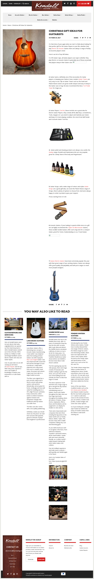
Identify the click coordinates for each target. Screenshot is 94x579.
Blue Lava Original (32, 360)
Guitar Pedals (81, 15)
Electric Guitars (33, 15)
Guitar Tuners (83, 79)
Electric (54, 48)
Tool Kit (62, 110)
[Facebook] (68, 3)
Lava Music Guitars (35, 341)
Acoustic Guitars (19, 15)
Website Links (68, 548)
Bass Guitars (45, 15)
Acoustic (61, 48)
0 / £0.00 (82, 4)
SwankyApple (48, 575)
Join (10, 3)
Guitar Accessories (42, 20)
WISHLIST (17, 3)
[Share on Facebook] (80, 38)
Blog (81, 545)
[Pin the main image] (85, 38)
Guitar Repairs (10, 367)
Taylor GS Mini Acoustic (75, 227)
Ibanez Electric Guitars (57, 261)
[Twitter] (65, 3)
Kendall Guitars (40, 573)
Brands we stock (68, 545)
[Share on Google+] (88, 38)
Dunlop (51, 152)
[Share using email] (90, 38)
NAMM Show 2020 (56, 332)
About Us (51, 548)
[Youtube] (71, 3)
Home (9, 15)
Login (5, 3)
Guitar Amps (57, 15)
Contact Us (12, 547)
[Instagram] (74, 3)
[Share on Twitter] (83, 38)
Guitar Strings (69, 15)
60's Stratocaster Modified (79, 390)
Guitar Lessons (84, 548)
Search (51, 545)
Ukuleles (54, 20)
